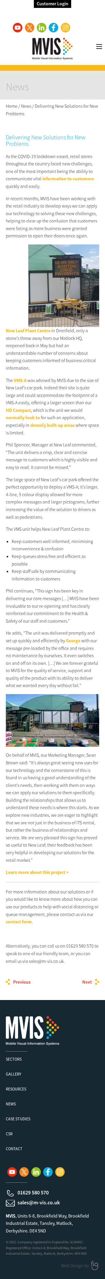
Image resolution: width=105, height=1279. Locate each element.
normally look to (23, 417)
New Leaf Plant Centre (28, 330)
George (73, 640)
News (26, 106)
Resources (16, 1089)
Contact (14, 1148)
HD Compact (18, 410)
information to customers (68, 179)
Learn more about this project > (37, 872)
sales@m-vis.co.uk (39, 1202)
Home (12, 106)
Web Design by (75, 1265)
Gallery (13, 1074)
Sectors (14, 1059)
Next (87, 982)
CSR (9, 1133)
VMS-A (20, 380)
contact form (19, 921)
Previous (22, 982)
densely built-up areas (52, 425)
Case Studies (18, 1119)
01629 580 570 (33, 1192)
